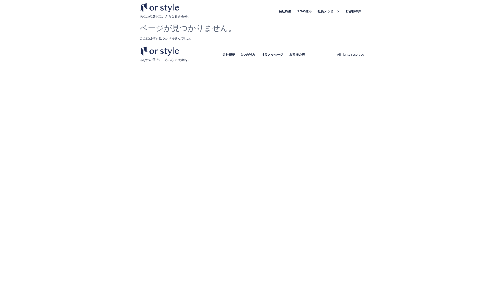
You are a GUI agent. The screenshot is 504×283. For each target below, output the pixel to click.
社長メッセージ (329, 11)
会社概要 (285, 11)
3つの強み (304, 11)
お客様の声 (353, 11)
